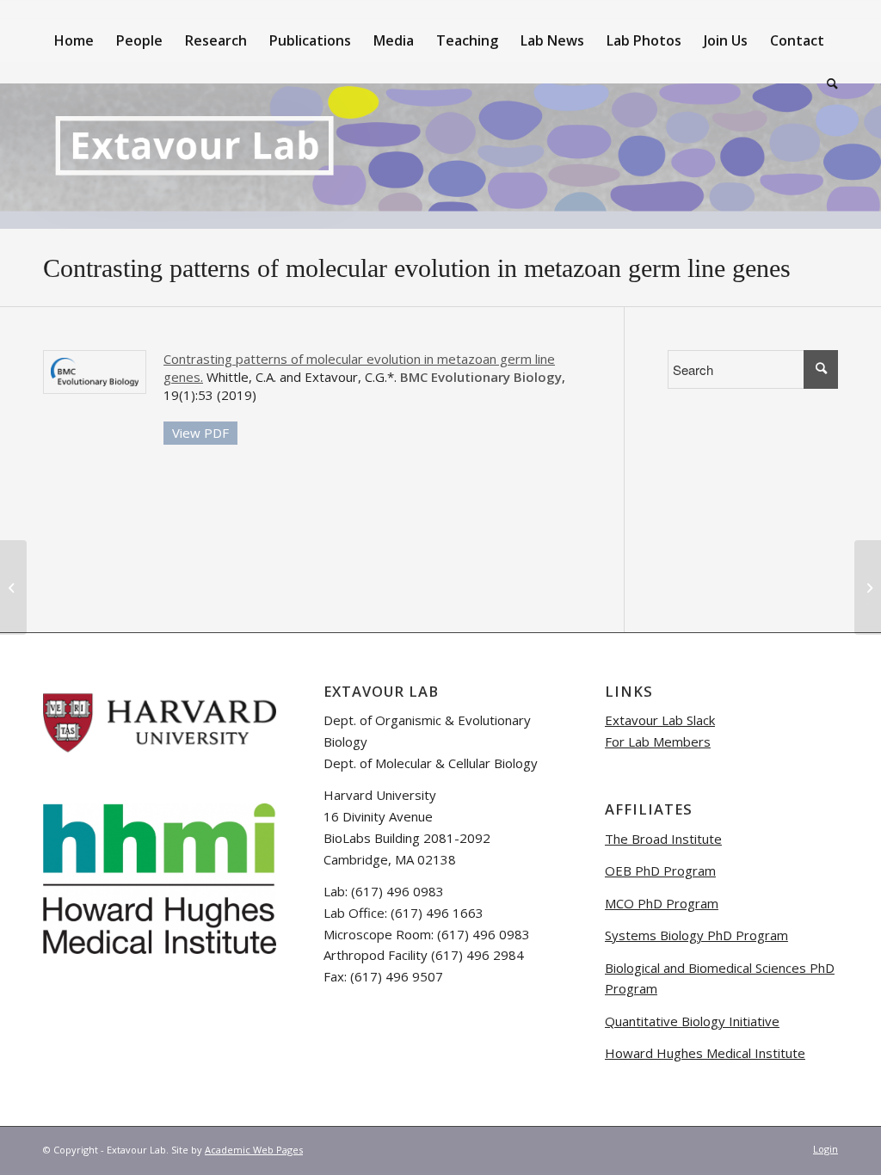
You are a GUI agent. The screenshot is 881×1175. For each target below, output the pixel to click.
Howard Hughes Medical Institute (705, 1052)
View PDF (200, 432)
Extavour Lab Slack (660, 720)
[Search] (827, 83)
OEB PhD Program (660, 870)
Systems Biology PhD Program (696, 935)
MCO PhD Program (661, 903)
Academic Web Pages (254, 1149)
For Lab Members (658, 741)
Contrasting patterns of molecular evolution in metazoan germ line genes (417, 268)
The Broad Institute (663, 838)
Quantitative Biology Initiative (692, 1021)
